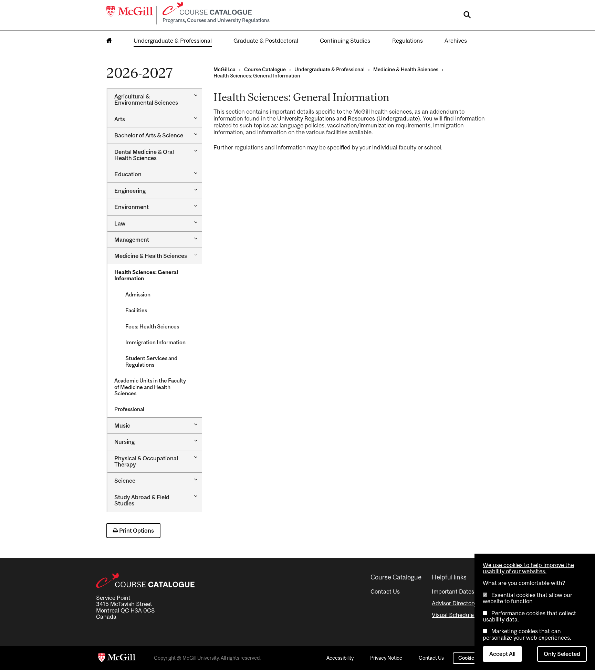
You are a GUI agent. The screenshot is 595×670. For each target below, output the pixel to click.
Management (131, 239)
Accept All (502, 653)
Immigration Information (155, 342)
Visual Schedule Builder (463, 614)
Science (124, 480)
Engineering (130, 190)
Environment (131, 206)
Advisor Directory (454, 603)
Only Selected (562, 653)
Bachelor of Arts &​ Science (148, 135)
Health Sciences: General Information (146, 275)
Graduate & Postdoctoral (265, 40)
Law (119, 223)
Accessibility (340, 658)
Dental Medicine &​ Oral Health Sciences (144, 154)
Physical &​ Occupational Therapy (146, 461)
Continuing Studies (345, 40)
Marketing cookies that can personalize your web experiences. (527, 634)
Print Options (136, 530)
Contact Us (385, 591)
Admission (137, 294)
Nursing (124, 441)
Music (122, 425)
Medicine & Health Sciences (405, 69)
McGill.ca (224, 69)
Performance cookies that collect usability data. (529, 616)
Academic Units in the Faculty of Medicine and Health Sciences (150, 386)
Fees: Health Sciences (152, 326)
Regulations (407, 40)
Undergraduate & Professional (173, 40)
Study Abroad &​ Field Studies (141, 500)
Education (128, 174)
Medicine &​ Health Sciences (150, 255)
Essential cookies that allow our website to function (527, 598)
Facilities (136, 310)
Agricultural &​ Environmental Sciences (146, 99)
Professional (129, 409)
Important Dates (453, 591)
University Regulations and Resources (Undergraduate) (348, 118)
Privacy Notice (386, 658)
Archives (456, 40)
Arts (119, 119)
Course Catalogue (265, 69)
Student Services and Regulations (151, 361)
